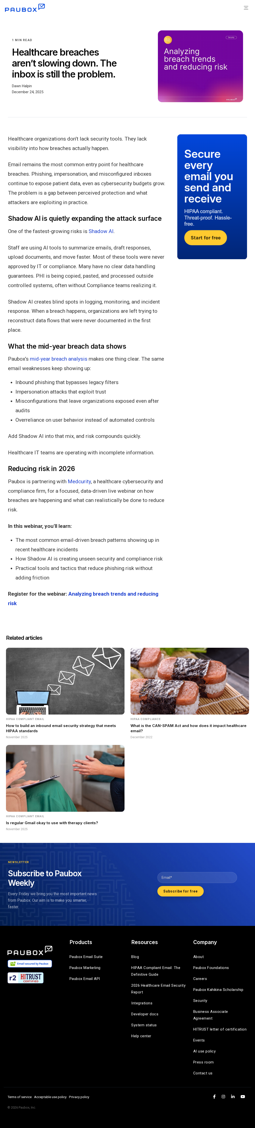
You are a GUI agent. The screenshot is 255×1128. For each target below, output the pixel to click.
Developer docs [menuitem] (144, 1014)
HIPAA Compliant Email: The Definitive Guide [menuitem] (156, 971)
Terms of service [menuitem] (19, 1097)
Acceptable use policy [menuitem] (50, 1097)
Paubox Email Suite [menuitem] (86, 957)
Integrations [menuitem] (141, 1003)
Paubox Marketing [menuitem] (85, 968)
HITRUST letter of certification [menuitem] (220, 1029)
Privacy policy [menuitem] (79, 1097)
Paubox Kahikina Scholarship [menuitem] (218, 989)
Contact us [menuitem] (203, 1073)
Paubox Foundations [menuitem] (211, 968)
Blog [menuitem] (135, 957)
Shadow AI (101, 231)
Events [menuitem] (199, 1040)
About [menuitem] (198, 957)
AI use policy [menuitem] (204, 1051)
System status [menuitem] (144, 1025)
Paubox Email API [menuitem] (84, 978)
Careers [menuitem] (200, 978)
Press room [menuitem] (203, 1062)
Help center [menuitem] (141, 1036)
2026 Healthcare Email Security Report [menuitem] (158, 988)
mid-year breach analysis (58, 359)
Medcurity (79, 481)
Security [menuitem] (200, 1000)
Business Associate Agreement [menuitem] (211, 1015)
